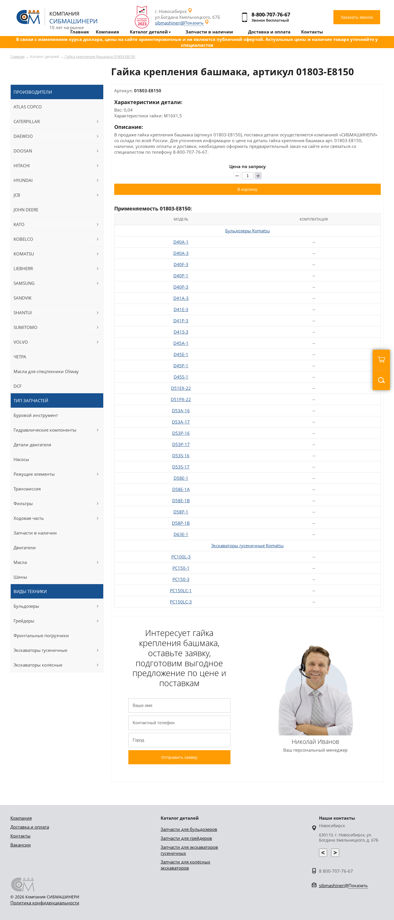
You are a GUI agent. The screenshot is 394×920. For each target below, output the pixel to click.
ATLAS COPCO (28, 107)
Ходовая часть (29, 518)
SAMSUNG (24, 283)
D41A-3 (181, 298)
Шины (20, 577)
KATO (19, 224)
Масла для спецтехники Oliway (46, 371)
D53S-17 (181, 467)
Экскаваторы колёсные (38, 665)
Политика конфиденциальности (44, 903)
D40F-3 (181, 264)
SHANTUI (23, 312)
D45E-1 (181, 354)
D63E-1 (181, 534)
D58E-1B (181, 500)
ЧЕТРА (20, 357)
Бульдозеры (26, 606)
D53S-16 (181, 455)
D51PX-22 (181, 399)
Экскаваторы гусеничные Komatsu (247, 545)
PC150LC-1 (181, 590)
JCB (17, 195)
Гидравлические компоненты (45, 430)
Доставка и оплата (29, 827)
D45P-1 (180, 365)
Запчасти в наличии (35, 533)
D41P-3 (180, 320)
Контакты (20, 836)
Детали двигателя (32, 444)
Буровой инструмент (36, 415)
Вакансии (20, 845)
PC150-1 (181, 568)
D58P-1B (181, 523)
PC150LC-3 (181, 602)
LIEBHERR (23, 268)
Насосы (21, 459)
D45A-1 (181, 343)
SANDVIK (22, 298)
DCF (18, 386)
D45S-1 (181, 377)
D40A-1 (181, 242)
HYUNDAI (23, 180)
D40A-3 (181, 253)
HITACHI (22, 165)
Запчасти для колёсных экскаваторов (185, 865)
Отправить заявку (179, 757)
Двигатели (25, 547)
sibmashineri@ (179, 23)
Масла (20, 562)
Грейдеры (24, 621)
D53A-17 (181, 422)
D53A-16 (181, 410)
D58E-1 (181, 478)
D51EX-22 (181, 388)
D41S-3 (181, 332)
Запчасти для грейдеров (186, 838)
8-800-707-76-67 (271, 14)
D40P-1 (180, 276)
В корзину (247, 189)
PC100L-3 (181, 557)
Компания (21, 818)
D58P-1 (180, 512)
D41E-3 (181, 309)
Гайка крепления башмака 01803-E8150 (100, 56)
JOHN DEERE (26, 209)
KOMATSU (24, 254)
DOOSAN (23, 151)
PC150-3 (181, 579)
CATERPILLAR (27, 121)
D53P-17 (181, 444)
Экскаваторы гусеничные (40, 650)
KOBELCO (23, 239)
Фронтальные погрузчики (41, 635)
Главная (17, 56)
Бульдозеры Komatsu (247, 231)
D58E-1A (181, 489)
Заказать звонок (357, 17)
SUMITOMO (25, 327)
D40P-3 (180, 287)
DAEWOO (23, 136)
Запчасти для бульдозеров (189, 829)
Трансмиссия (27, 489)
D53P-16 (181, 433)
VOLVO (21, 342)
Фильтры (23, 503)
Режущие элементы (34, 474)
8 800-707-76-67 (336, 871)
